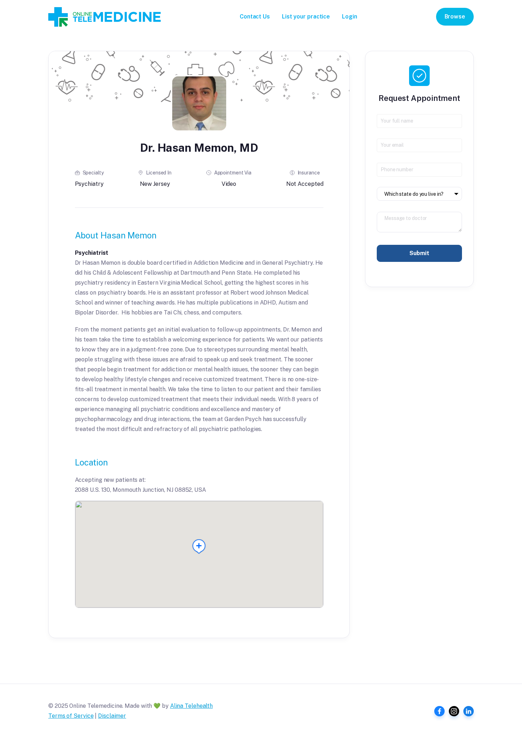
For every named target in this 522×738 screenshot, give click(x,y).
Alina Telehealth (191, 705)
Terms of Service (70, 715)
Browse (455, 16)
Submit (419, 253)
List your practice (306, 16)
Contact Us (255, 16)
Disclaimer (112, 715)
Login (349, 16)
